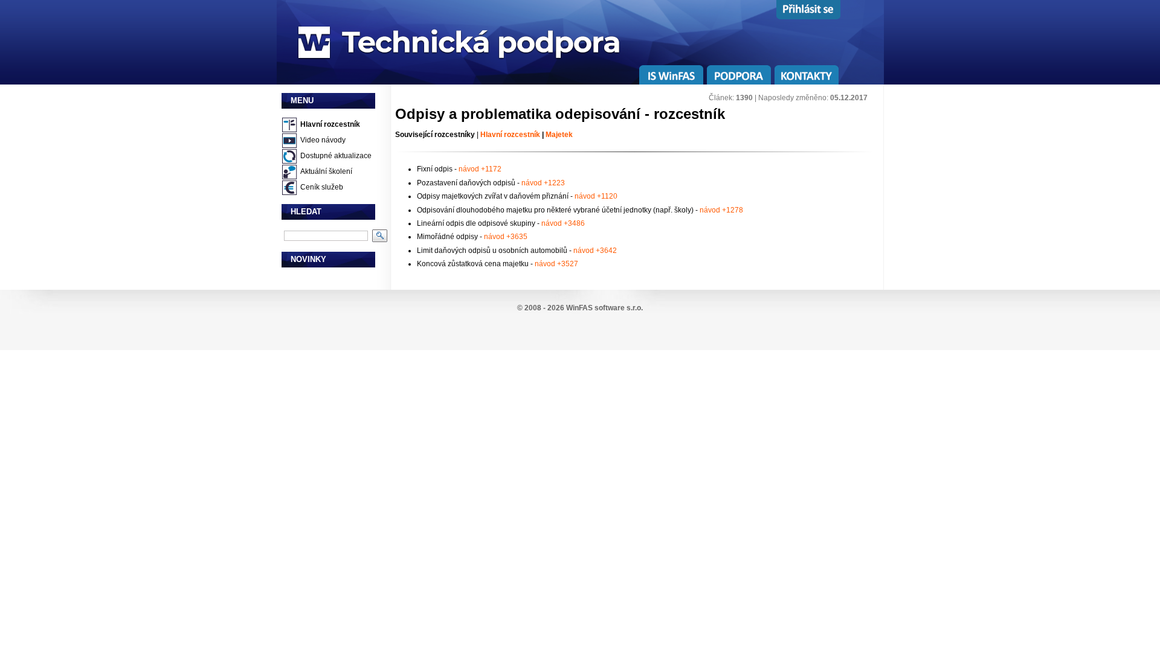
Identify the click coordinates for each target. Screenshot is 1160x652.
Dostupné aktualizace (336, 156)
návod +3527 (556, 264)
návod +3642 (595, 250)
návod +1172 (480, 169)
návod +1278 (721, 210)
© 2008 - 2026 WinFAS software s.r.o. (580, 308)
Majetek (559, 134)
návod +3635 (505, 236)
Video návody (323, 140)
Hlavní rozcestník (330, 124)
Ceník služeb (321, 187)
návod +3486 (563, 223)
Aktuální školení (326, 171)
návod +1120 (596, 196)
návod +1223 (543, 183)
